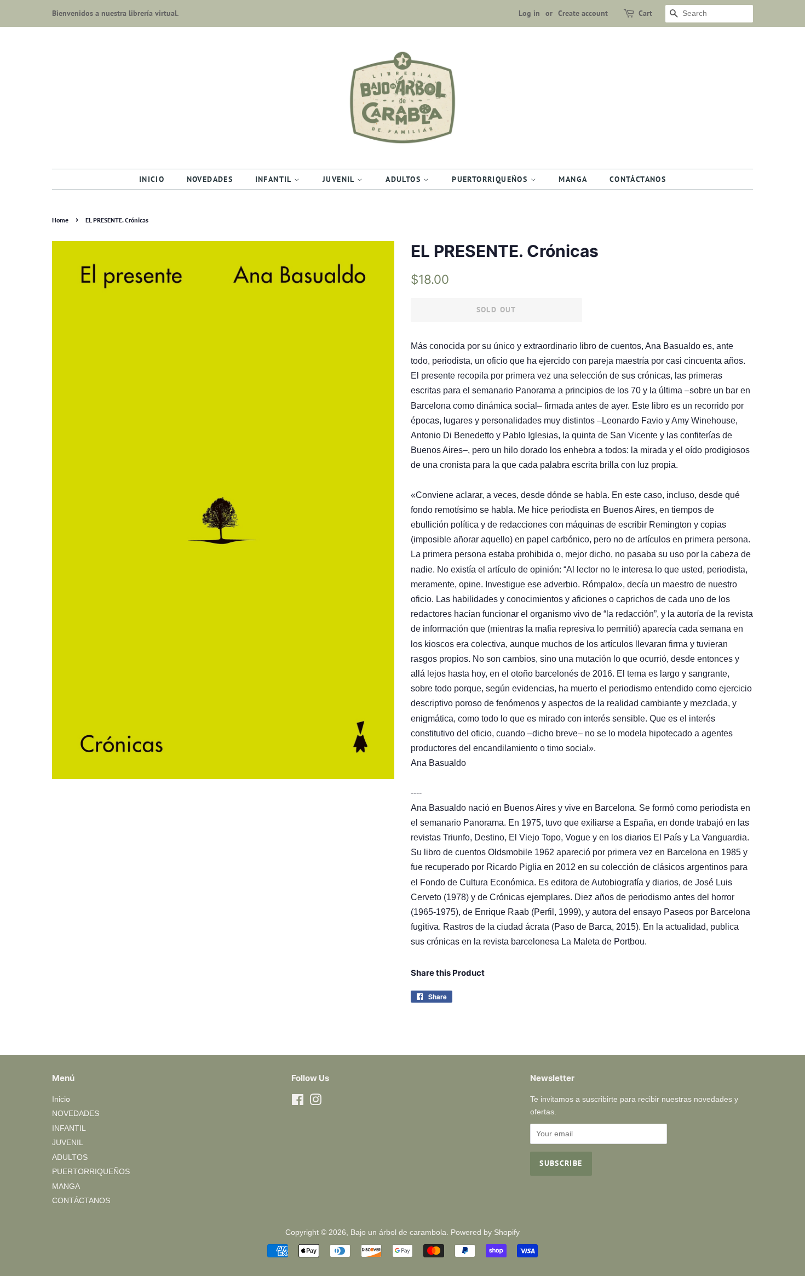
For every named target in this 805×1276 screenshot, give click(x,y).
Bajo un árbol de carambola (398, 1232)
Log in (529, 13)
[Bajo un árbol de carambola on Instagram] (315, 1102)
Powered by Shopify (485, 1232)
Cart (645, 13)
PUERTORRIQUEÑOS (491, 179)
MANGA (573, 179)
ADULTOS (404, 179)
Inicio (151, 179)
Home (60, 220)
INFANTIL (275, 179)
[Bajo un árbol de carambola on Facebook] (297, 1102)
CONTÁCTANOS (638, 179)
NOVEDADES (210, 179)
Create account (583, 13)
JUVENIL (340, 179)
